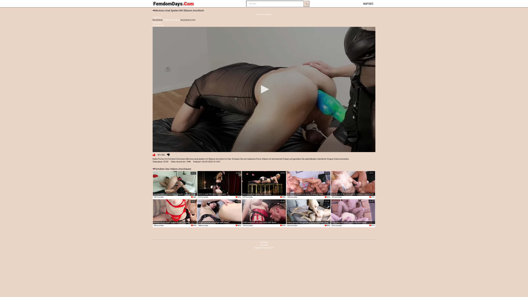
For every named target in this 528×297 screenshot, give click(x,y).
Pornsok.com (158, 25)
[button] (264, 89)
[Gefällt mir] (154, 154)
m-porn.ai (157, 17)
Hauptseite (368, 3)
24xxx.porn (157, 23)
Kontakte (264, 245)
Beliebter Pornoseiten (264, 248)
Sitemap (264, 242)
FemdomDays (173, 3)
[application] (264, 89)
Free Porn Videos (264, 14)
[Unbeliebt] (168, 154)
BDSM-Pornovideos (171, 20)
